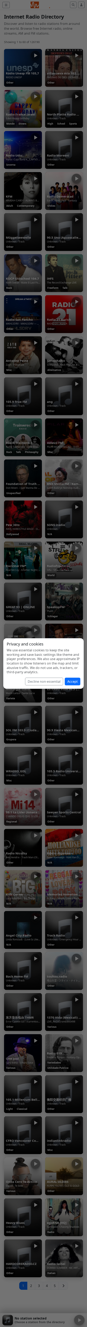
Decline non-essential (44, 681)
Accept (72, 681)
